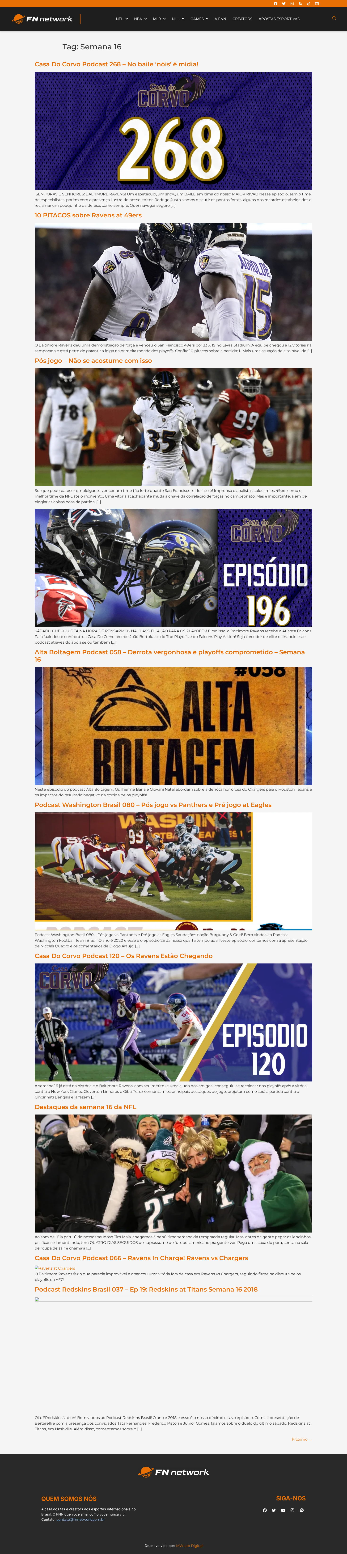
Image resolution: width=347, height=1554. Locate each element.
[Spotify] (302, 1510)
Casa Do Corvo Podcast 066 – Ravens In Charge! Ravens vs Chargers (141, 1258)
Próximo (302, 1439)
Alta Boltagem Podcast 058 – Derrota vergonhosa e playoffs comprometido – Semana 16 (170, 655)
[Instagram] (292, 3)
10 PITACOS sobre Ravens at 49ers (88, 215)
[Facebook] (275, 3)
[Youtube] (283, 1510)
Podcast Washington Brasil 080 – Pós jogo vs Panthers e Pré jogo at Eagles (153, 804)
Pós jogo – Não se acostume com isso (93, 360)
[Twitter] (283, 3)
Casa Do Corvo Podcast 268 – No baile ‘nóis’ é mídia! (116, 64)
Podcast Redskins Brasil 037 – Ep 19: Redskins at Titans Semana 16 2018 (146, 1289)
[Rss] (300, 3)
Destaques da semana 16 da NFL (85, 1107)
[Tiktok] (308, 3)
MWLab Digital (189, 1546)
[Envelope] (316, 3)
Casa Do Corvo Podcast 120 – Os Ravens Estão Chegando (124, 955)
